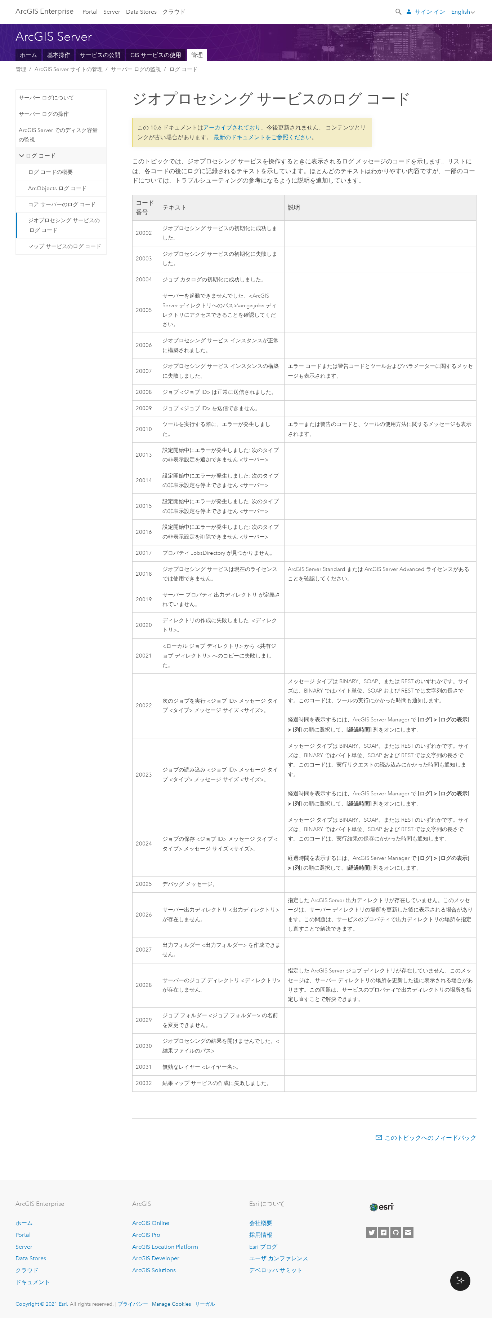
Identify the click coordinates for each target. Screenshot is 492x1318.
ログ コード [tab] (41, 155)
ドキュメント (32, 1282)
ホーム (28, 55)
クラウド (173, 11)
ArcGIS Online (150, 1223)
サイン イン (430, 11)
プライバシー (133, 1304)
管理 (197, 55)
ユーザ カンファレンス (278, 1258)
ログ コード (183, 69)
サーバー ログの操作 (44, 114)
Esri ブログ (263, 1246)
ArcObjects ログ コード (57, 188)
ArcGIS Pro (146, 1234)
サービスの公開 (100, 55)
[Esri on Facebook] (383, 1232)
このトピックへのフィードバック (431, 1137)
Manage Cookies (171, 1304)
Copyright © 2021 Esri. (41, 1304)
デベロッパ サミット (276, 1270)
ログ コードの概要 (50, 172)
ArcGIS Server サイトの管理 (69, 69)
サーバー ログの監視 (136, 69)
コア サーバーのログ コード (62, 204)
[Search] (399, 11)
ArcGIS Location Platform (165, 1246)
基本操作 (58, 55)
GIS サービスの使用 (155, 55)
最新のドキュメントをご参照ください (263, 137)
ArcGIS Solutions (154, 1270)
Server (111, 11)
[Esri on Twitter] (371, 1232)
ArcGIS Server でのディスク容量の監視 (58, 135)
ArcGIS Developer (155, 1258)
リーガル (205, 1304)
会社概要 (260, 1223)
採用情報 (260, 1234)
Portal (90, 11)
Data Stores (141, 11)
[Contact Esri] (408, 1232)
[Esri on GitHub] (395, 1232)
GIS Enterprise (44, 11)
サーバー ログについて (46, 98)
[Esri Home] (381, 1207)
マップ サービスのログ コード (64, 246)
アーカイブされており (232, 127)
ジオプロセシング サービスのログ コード (64, 225)
